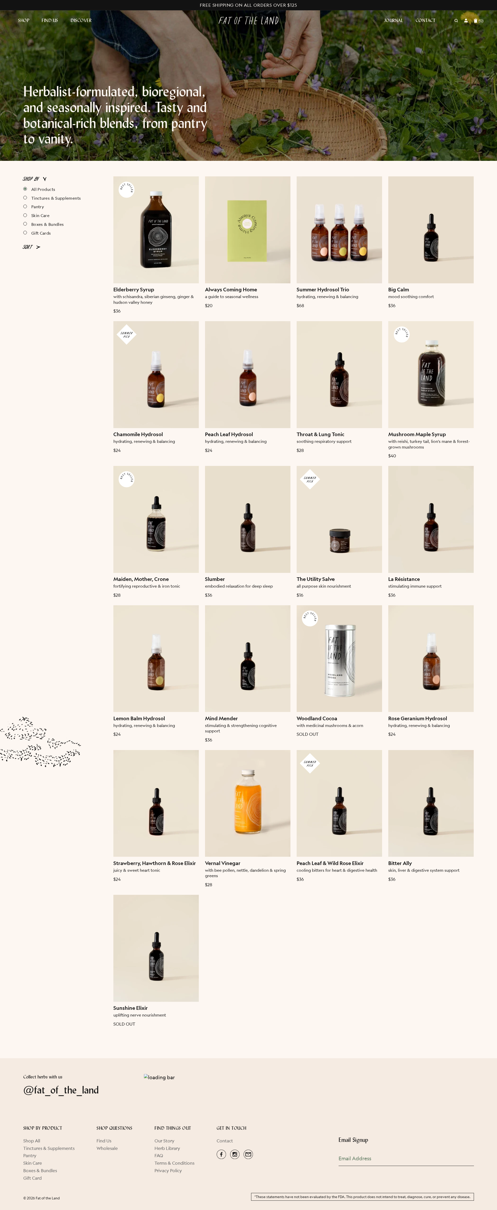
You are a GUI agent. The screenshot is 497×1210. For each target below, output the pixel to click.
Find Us (104, 1140)
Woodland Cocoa (317, 718)
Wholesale (107, 1148)
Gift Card (32, 1178)
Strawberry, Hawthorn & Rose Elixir (154, 863)
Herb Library (167, 1148)
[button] (30, 20)
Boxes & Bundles (47, 224)
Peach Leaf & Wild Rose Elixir (330, 863)
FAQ (159, 1155)
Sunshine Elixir (130, 1008)
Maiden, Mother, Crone (141, 579)
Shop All (31, 1140)
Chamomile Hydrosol (138, 434)
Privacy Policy (168, 1170)
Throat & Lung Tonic (320, 434)
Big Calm (398, 289)
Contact (225, 1140)
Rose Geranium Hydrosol (417, 718)
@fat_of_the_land (61, 1090)
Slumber (215, 579)
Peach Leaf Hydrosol (229, 434)
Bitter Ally (400, 863)
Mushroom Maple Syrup (417, 434)
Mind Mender (221, 718)
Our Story (164, 1140)
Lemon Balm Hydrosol (139, 718)
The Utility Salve (316, 579)
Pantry (37, 206)
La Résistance (404, 579)
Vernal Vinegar (222, 863)
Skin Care (40, 215)
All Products (43, 189)
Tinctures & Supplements (56, 198)
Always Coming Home (231, 289)
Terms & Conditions (174, 1163)
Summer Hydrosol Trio (323, 289)
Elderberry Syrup (133, 289)
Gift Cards (41, 233)
